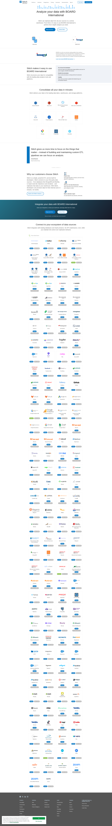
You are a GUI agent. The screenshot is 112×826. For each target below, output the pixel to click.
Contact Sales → (62, 29)
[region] (24, 820)
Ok (38, 818)
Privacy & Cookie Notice (14, 822)
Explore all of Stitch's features (34, 193)
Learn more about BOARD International (64, 59)
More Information (39, 821)
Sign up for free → (50, 29)
